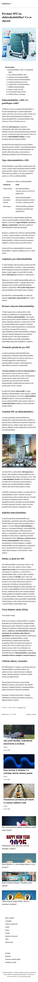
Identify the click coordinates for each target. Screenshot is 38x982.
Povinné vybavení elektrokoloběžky (19, 79)
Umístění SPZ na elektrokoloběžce (19, 84)
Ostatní (34, 714)
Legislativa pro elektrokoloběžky (18, 77)
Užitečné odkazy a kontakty (16, 94)
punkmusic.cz (6, 3)
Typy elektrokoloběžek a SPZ (17, 74)
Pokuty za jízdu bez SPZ (15, 89)
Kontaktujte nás (21, 707)
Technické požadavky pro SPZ (17, 82)
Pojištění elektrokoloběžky (16, 87)
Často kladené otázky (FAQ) (17, 92)
